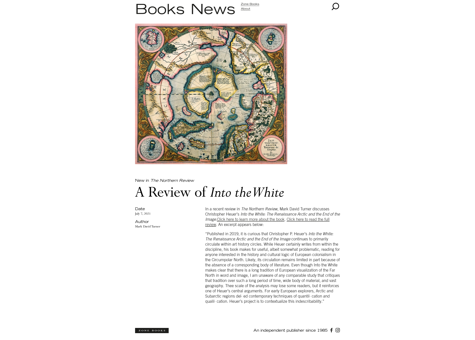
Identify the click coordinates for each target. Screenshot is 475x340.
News (213, 10)
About (245, 8)
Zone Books (250, 4)
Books (160, 10)
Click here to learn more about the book (250, 219)
